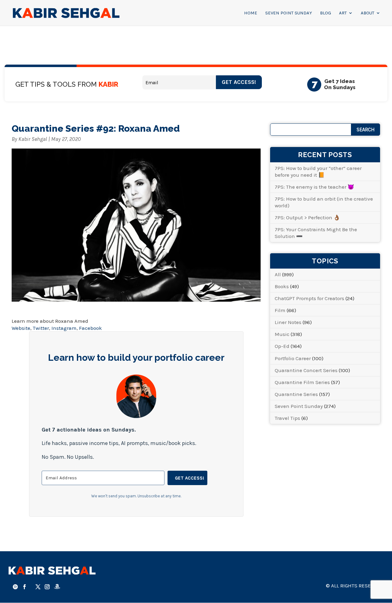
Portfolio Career (293, 358)
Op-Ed (282, 346)
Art (343, 13)
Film (280, 310)
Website (21, 328)
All (278, 274)
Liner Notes (288, 322)
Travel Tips (287, 418)
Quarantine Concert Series (306, 370)
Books (282, 286)
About (367, 13)
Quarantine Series (296, 394)
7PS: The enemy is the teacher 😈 (314, 187)
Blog (325, 13)
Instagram (64, 328)
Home (250, 13)
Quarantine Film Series (302, 382)
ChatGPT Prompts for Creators (309, 298)
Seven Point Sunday (288, 13)
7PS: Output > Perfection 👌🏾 (307, 217)
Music (282, 334)
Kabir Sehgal (32, 139)
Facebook (90, 328)
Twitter (41, 328)
